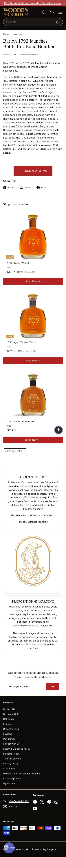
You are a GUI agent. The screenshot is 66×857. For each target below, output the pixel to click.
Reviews (7, 734)
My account (9, 783)
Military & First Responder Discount (21, 773)
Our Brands (9, 738)
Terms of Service (12, 758)
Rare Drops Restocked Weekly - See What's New (32, 3)
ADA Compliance (12, 778)
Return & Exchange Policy (16, 748)
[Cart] (51, 12)
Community (9, 768)
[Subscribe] (52, 686)
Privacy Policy (10, 763)
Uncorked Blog (11, 729)
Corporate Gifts (11, 714)
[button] (58, 430)
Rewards (7, 724)
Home (6, 34)
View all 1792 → (15, 451)
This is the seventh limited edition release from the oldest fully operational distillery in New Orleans (30, 126)
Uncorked (17, 34)
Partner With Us (11, 743)
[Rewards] (9, 847)
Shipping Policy (11, 753)
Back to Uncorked (35, 170)
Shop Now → (33, 281)
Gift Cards (8, 719)
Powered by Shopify (44, 849)
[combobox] (33, 22)
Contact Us (9, 709)
